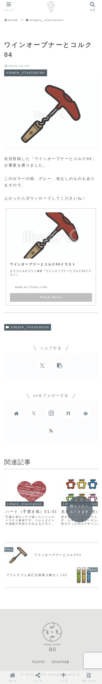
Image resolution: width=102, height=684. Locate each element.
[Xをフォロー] (34, 413)
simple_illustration (30, 327)
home (38, 661)
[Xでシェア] (42, 365)
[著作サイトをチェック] (16, 413)
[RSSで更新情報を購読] (51, 430)
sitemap (61, 661)
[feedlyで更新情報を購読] (85, 413)
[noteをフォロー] (68, 413)
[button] (59, 365)
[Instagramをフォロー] (51, 413)
